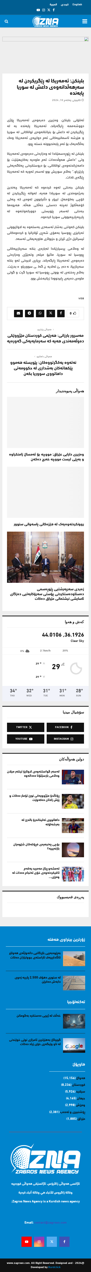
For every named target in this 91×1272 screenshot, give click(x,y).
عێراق (81, 1119)
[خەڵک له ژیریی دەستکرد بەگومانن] (74, 1021)
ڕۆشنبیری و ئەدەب (72, 1112)
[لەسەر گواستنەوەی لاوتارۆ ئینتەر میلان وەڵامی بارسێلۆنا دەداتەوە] (73, 777)
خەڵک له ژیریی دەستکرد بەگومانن (39, 1016)
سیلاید (80, 1091)
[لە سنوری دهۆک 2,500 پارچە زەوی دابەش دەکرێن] (74, 983)
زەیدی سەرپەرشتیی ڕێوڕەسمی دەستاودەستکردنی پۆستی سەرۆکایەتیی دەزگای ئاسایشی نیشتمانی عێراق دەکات (47, 594)
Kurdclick (54, 1267)
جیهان (81, 1098)
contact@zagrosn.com (50, 1223)
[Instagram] (39, 1242)
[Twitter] (52, 1242)
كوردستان (78, 1085)
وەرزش (80, 1105)
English (77, 4)
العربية (53, 4)
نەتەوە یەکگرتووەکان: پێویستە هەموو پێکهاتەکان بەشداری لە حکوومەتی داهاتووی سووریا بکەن (43, 368)
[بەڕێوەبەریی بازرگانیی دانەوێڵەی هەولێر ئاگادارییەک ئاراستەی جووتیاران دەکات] (74, 958)
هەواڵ (80, 1078)
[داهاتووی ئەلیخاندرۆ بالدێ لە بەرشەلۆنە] (73, 825)
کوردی (65, 4)
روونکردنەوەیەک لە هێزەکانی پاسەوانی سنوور (49, 524)
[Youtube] (26, 1242)
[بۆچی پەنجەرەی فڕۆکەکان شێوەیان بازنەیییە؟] (73, 850)
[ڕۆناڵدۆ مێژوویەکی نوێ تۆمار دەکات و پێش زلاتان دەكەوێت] (73, 801)
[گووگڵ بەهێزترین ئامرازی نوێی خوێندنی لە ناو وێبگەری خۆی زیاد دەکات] (74, 1045)
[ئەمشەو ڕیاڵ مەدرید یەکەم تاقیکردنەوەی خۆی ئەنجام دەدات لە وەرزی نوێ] (73, 874)
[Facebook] (64, 1242)
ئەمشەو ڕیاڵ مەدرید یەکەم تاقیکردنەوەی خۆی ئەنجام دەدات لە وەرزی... (36, 873)
